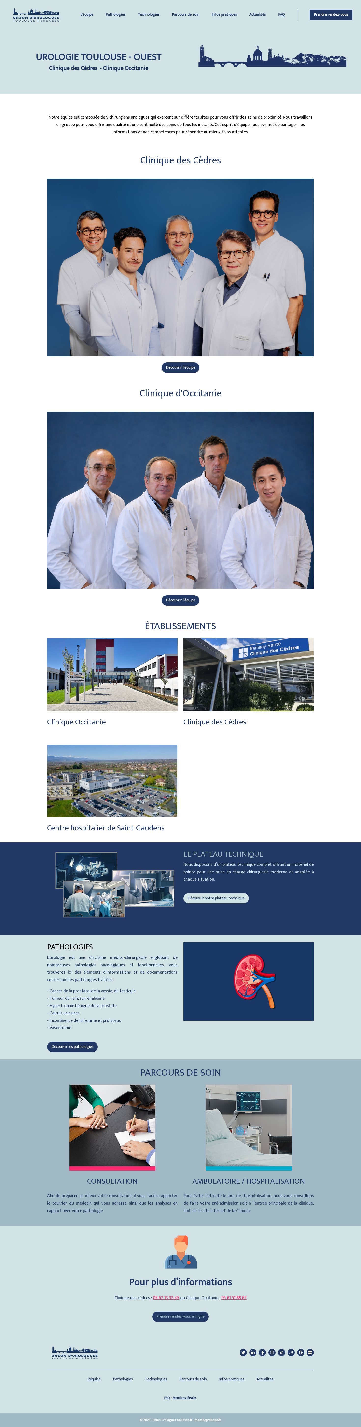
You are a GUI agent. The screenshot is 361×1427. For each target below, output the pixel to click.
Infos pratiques (224, 14)
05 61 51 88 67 (234, 1298)
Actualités (257, 14)
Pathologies (115, 14)
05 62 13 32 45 (166, 1298)
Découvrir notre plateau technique (216, 898)
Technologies (149, 14)
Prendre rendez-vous (331, 14)
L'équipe (86, 14)
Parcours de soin (185, 14)
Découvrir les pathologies (72, 1046)
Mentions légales (185, 1397)
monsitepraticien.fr (208, 1420)
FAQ (281, 14)
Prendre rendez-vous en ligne (180, 1316)
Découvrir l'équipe (180, 367)
